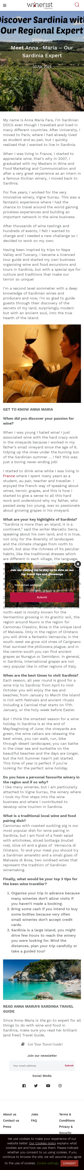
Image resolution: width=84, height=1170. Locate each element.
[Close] (78, 563)
